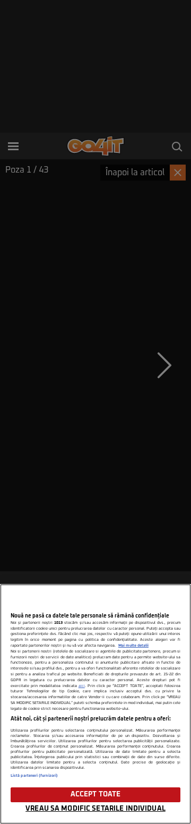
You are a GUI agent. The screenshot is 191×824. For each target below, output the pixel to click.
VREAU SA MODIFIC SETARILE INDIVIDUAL (95, 808)
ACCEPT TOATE (96, 794)
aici (82, 686)
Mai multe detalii (133, 645)
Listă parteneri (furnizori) (34, 776)
